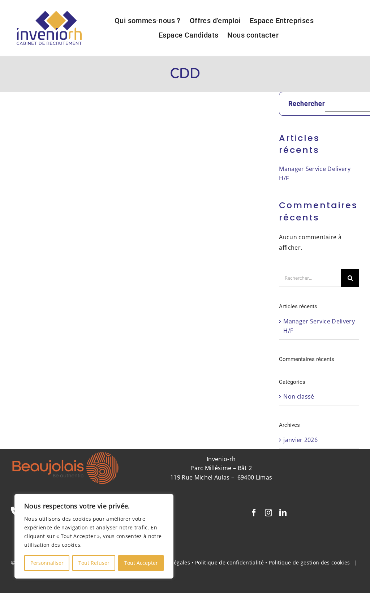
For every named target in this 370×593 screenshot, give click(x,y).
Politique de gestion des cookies (309, 562)
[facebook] (254, 512)
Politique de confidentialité (229, 562)
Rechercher (306, 103)
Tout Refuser (93, 562)
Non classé (298, 396)
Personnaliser (47, 562)
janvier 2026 (300, 440)
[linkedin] (283, 512)
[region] (93, 536)
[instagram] (268, 512)
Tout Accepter (141, 562)
